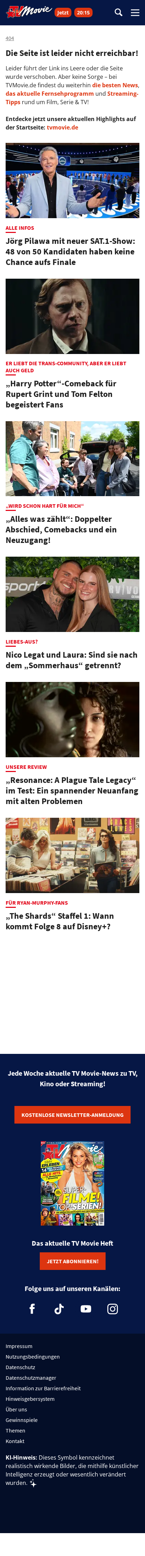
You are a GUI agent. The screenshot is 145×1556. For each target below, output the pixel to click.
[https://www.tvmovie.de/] (29, 12)
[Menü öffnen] (135, 12)
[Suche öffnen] (118, 12)
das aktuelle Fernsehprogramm (50, 93)
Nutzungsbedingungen (33, 1356)
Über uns (16, 1409)
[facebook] (32, 1309)
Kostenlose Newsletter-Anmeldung (72, 1114)
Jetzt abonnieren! (73, 1261)
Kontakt (15, 1440)
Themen (15, 1430)
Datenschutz (20, 1367)
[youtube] (85, 1309)
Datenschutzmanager (31, 1377)
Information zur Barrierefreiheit (43, 1388)
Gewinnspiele (22, 1419)
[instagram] (112, 1309)
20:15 (83, 12)
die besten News (115, 85)
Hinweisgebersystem (30, 1398)
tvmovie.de (62, 127)
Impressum (19, 1345)
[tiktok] (59, 1309)
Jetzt (63, 12)
